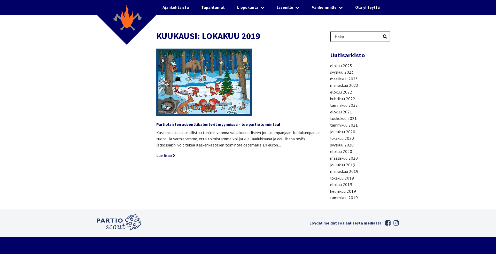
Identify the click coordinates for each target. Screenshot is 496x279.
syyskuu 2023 (342, 72)
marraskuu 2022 (344, 85)
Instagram (396, 223)
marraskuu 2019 (344, 171)
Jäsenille (285, 7)
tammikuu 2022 (344, 105)
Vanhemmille (324, 7)
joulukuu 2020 (342, 131)
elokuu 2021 (341, 111)
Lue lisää (164, 155)
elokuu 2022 (341, 92)
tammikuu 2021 (344, 125)
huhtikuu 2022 (342, 98)
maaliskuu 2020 (344, 158)
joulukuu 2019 (342, 164)
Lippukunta (247, 7)
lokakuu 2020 (342, 138)
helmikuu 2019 (343, 191)
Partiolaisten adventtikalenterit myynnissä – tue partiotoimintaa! (218, 124)
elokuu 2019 (341, 184)
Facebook (388, 223)
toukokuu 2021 (343, 118)
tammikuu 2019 (344, 197)
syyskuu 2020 (342, 145)
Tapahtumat (213, 7)
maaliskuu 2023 (344, 78)
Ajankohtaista (175, 7)
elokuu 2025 (341, 65)
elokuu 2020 (341, 151)
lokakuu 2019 (342, 178)
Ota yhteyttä (367, 7)
